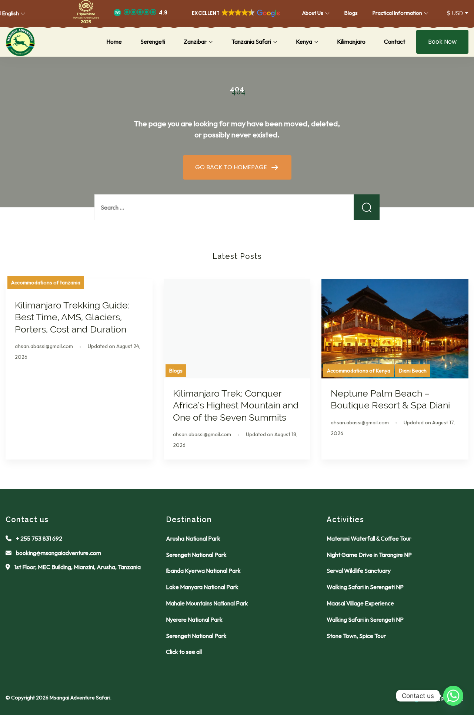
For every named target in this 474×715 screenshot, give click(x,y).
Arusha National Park (193, 538)
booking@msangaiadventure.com (58, 553)
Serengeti (152, 41)
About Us (312, 13)
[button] (86, 13)
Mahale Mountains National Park (207, 603)
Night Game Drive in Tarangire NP (369, 554)
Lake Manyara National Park (202, 587)
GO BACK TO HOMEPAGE (231, 167)
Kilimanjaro (351, 41)
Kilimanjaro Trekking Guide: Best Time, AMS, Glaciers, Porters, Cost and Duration (72, 317)
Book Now (442, 41)
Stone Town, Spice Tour (356, 635)
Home (114, 41)
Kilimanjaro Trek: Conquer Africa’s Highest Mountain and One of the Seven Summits (236, 405)
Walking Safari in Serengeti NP (365, 587)
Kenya (304, 41)
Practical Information (397, 13)
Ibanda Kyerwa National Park (203, 570)
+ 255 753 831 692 (39, 538)
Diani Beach (413, 370)
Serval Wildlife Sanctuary (359, 570)
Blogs (351, 13)
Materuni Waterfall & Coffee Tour (369, 538)
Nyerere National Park (194, 619)
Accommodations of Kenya (358, 370)
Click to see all (184, 651)
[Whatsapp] (453, 696)
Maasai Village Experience (360, 603)
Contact (394, 41)
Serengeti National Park (196, 554)
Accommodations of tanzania (45, 282)
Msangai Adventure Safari (80, 697)
